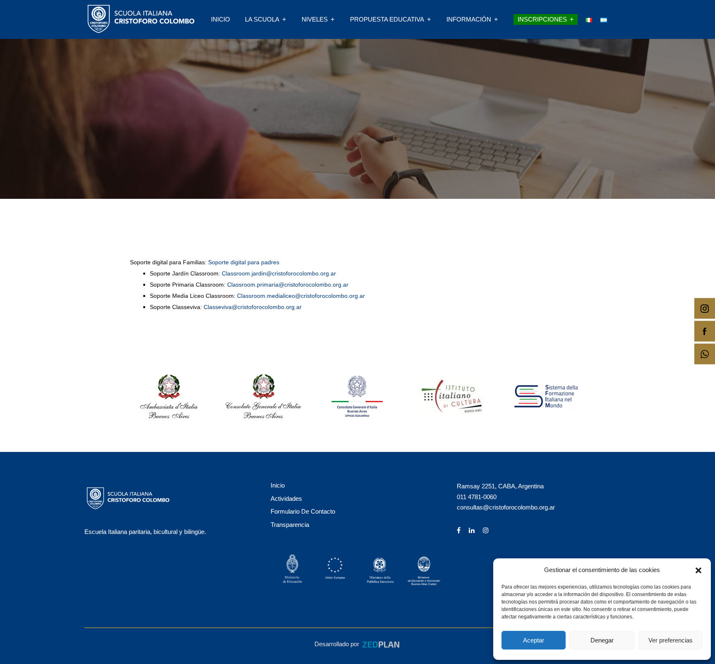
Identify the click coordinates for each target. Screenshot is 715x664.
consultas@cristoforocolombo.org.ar (506, 507)
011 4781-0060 (477, 496)
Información (468, 19)
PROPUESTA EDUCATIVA (387, 19)
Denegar (602, 640)
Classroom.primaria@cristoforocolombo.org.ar (287, 284)
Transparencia (290, 524)
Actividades (286, 498)
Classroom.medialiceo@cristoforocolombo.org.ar (301, 295)
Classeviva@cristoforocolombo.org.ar (253, 307)
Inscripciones (542, 19)
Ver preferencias (670, 640)
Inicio (220, 19)
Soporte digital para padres (243, 262)
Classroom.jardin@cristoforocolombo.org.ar (279, 273)
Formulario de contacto (303, 511)
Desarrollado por (337, 643)
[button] (698, 569)
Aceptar (533, 640)
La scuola (262, 19)
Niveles (315, 19)
